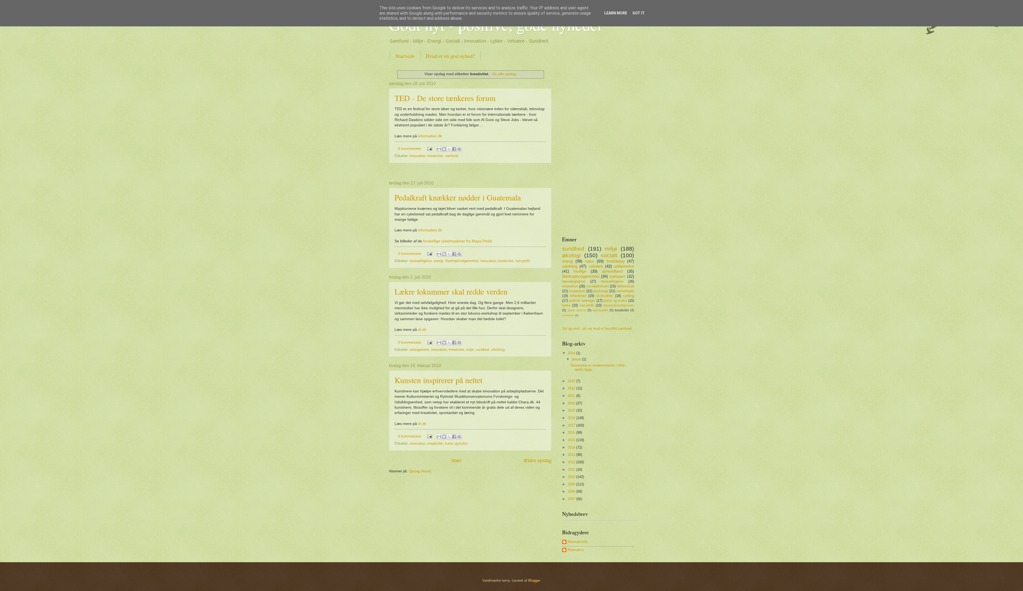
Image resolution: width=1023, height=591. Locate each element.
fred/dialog (615, 261)
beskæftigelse (421, 261)
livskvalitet (604, 296)
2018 (572, 418)
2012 (572, 462)
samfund (451, 156)
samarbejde (625, 291)
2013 (572, 455)
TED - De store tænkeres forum (445, 98)
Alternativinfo (577, 542)
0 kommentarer (409, 149)
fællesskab (625, 286)
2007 (572, 499)
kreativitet (435, 156)
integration (577, 291)
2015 (572, 440)
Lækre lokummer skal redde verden (451, 291)
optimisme (568, 315)
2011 (572, 470)
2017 (572, 425)
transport (617, 276)
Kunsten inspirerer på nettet (438, 380)
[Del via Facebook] (454, 149)
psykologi (600, 291)
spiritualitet (600, 310)
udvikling (498, 350)
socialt (609, 255)
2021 (572, 396)
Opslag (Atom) (420, 471)
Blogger (534, 580)
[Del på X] (449, 149)
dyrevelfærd (612, 271)
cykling (628, 296)
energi (438, 261)
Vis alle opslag (504, 74)
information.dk (430, 136)
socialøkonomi (597, 286)
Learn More (615, 13)
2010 (572, 477)
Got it (638, 13)
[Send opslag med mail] (429, 149)
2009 (572, 484)
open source (576, 310)
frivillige (580, 271)
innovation (417, 156)
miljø (470, 350)
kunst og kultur (456, 443)
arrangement (419, 350)
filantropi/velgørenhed (461, 261)
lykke (566, 305)
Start (456, 460)
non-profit (522, 261)
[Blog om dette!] (444, 149)
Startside (405, 55)
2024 (572, 353)
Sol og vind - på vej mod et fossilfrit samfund (596, 329)
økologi (571, 255)
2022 (572, 388)
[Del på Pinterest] (459, 149)
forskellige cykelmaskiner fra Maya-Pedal (457, 241)
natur (589, 261)
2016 (572, 433)
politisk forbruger (582, 301)
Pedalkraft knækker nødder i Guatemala (458, 197)
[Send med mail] (439, 149)
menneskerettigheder (618, 305)
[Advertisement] (470, 172)
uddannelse (624, 266)
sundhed (482, 350)
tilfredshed (578, 296)
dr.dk (422, 330)
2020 (572, 403)
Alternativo (575, 550)
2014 (572, 447)
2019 (572, 410)
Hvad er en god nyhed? (450, 55)
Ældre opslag (537, 460)
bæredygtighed (573, 281)
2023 (572, 381)
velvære (596, 266)
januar (577, 359)
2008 (572, 491)
